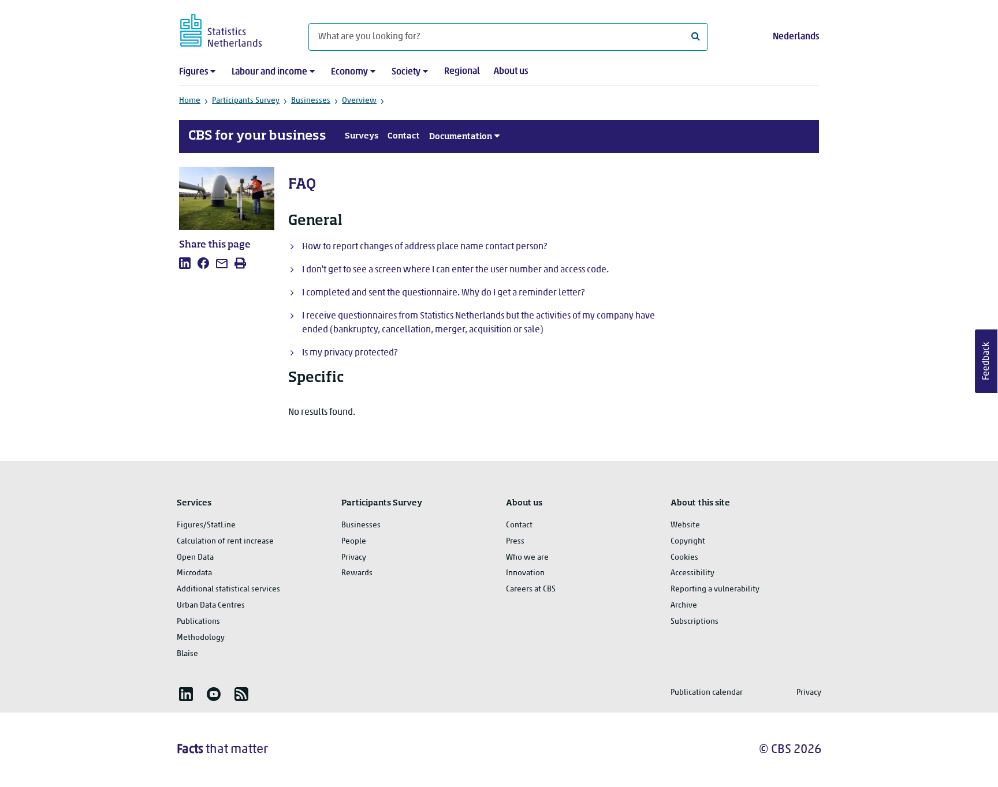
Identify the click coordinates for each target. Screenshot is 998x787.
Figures (193, 72)
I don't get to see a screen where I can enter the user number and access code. (455, 270)
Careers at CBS (531, 589)
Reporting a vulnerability (715, 589)
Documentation (460, 137)
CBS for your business (257, 136)
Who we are (527, 557)
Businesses (310, 100)
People (353, 541)
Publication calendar (707, 692)
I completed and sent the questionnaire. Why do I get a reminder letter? (443, 293)
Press (515, 541)
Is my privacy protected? (349, 353)
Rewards (357, 573)
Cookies (684, 557)
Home (189, 100)
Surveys (361, 136)
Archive (684, 605)
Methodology (201, 638)
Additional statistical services (228, 589)
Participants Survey (246, 100)
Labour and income (269, 72)
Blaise (187, 654)
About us (511, 71)
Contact (404, 136)
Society (406, 72)
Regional (462, 71)
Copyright (688, 541)
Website (685, 525)
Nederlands (796, 37)
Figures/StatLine (206, 525)
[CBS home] (232, 28)
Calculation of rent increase (225, 541)
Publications (198, 621)
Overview (359, 100)
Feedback (986, 361)
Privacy (353, 557)
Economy (349, 72)
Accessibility (692, 573)
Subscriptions (694, 621)
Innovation (525, 573)
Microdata (194, 573)
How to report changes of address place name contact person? (424, 247)
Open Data (195, 557)
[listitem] (185, 263)
